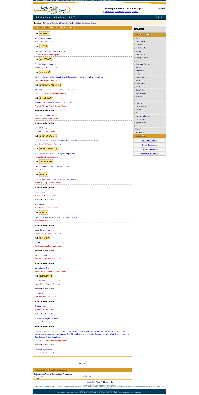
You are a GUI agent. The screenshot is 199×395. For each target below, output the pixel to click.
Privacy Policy (109, 382)
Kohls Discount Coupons (44, 170)
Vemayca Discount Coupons (45, 195)
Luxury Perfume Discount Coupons (48, 233)
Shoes (38, 378)
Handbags (88, 376)
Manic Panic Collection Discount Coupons (50, 271)
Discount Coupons (44, 17)
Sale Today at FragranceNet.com (46, 319)
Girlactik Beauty (41, 128)
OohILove (135, 12)
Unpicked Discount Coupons (45, 297)
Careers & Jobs (140, 54)
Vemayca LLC (40, 192)
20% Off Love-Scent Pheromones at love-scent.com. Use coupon (58, 90)
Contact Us (90, 382)
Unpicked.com (40, 293)
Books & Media (141, 48)
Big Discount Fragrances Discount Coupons (51, 340)
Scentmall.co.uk (41, 306)
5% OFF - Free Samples (43, 38)
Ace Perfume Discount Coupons (46, 221)
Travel (138, 129)
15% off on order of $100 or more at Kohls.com (52, 166)
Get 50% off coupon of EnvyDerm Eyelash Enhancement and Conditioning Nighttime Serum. (69, 77)
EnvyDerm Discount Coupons (46, 80)
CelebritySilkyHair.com (43, 350)
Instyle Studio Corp (42, 268)
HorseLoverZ (56, 23)
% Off (73, 17)
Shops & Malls (140, 119)
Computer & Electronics (143, 64)
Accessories (40, 376)
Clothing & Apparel (142, 58)
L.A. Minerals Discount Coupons (47, 55)
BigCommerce (126, 12)
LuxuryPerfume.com (42, 230)
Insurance (139, 97)
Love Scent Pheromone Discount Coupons (50, 93)
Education (139, 67)
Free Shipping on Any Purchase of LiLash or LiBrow (54, 103)
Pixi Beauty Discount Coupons (46, 67)
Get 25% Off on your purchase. (46, 64)
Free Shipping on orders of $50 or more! (49, 243)
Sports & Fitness (141, 123)
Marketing (139, 103)
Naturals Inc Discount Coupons (46, 157)
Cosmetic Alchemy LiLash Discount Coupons (51, 106)
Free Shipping (60, 17)
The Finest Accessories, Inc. (45, 115)
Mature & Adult (141, 106)
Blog (162, 17)
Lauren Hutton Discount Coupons (47, 284)
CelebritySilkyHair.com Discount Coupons (50, 353)
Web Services (140, 132)
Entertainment (140, 71)
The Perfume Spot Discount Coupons (48, 246)
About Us (99, 382)
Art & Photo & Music (143, 41)
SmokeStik (118, 12)
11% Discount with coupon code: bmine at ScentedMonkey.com (58, 179)
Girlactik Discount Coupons (45, 131)
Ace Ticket (72, 23)
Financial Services (141, 77)
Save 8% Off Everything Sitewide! (47, 281)
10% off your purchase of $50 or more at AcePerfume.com (56, 217)
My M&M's (47, 23)
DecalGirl (65, 23)
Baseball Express (90, 23)
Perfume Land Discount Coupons (47, 42)
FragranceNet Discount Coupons (47, 322)
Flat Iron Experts (41, 255)
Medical (138, 110)
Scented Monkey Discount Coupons (48, 183)
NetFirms (111, 12)
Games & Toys (140, 84)
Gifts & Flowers (141, 87)
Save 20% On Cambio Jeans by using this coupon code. (55, 154)
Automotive (139, 45)
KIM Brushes (39, 204)
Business (138, 51)
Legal (137, 100)
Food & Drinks (140, 80)
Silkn (106, 12)
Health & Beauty (141, 90)
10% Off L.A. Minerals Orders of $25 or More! (51, 51)
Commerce (139, 61)
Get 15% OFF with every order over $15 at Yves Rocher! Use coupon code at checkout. (66, 141)
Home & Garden (141, 93)
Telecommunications (142, 126)
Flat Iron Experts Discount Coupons (48, 259)
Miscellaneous (140, 113)
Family (138, 74)
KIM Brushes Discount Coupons (46, 208)
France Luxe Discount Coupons (46, 119)
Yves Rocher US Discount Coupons (48, 144)
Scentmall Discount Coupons (45, 309)
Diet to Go (80, 23)
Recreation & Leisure (142, 116)
